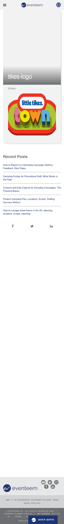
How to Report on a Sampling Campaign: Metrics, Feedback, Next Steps (28, 166)
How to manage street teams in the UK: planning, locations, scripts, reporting (28, 212)
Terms (18, 516)
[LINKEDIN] (54, 486)
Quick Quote (45, 519)
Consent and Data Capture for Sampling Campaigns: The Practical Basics (32, 189)
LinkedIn (51, 226)
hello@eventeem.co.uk (58, 4)
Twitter (31, 226)
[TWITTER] (51, 482)
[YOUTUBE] (44, 482)
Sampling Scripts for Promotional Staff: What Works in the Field (30, 178)
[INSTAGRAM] (57, 482)
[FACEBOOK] (47, 486)
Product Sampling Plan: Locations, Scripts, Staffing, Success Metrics (29, 200)
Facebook (12, 226)
